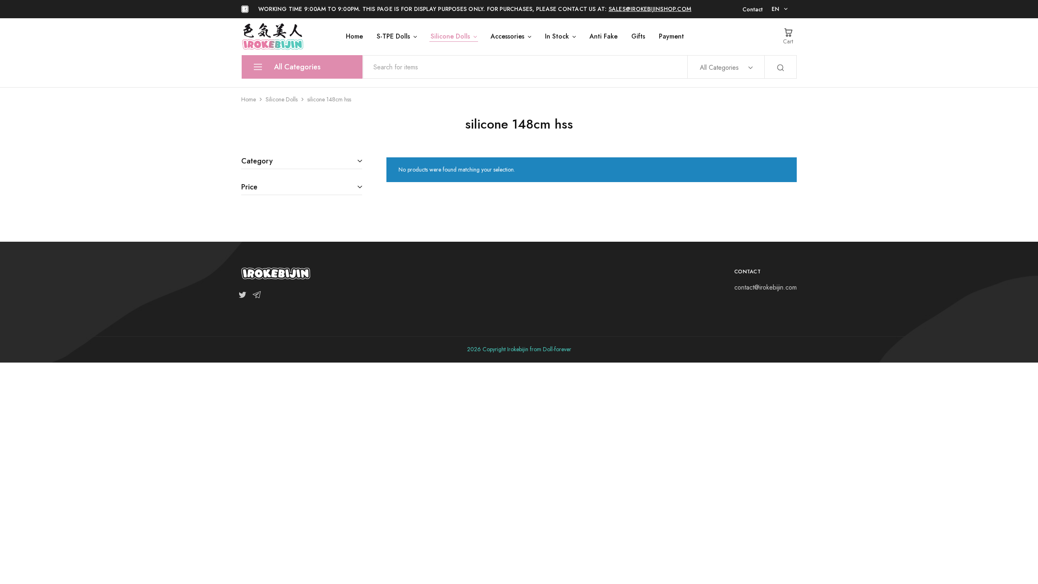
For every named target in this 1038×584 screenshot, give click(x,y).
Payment (671, 36)
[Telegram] (255, 296)
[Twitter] (244, 296)
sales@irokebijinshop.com (650, 9)
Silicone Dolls (282, 99)
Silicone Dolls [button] (450, 36)
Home (354, 36)
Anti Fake (604, 36)
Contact (752, 9)
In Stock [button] (557, 36)
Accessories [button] (507, 36)
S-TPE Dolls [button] (393, 36)
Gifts (638, 36)
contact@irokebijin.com (765, 287)
